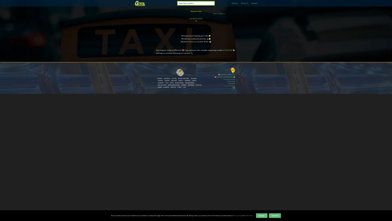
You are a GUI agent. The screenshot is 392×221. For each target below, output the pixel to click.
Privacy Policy (231, 81)
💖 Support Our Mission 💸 (224, 77)
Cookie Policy (231, 83)
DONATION (228, 50)
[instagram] (234, 88)
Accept (261, 216)
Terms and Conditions (229, 79)
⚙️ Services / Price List (226, 74)
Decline (275, 216)
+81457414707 (196, 18)
